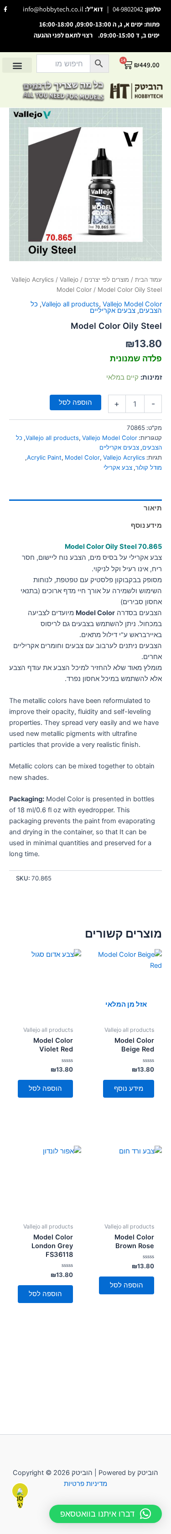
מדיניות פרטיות (85, 1484)
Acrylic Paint (44, 457)
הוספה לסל (75, 402)
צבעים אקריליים (112, 310)
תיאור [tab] (153, 508)
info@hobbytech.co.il (53, 9)
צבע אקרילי (118, 467)
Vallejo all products (70, 304)
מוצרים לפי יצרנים (106, 279)
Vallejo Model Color (132, 304)
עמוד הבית (148, 279)
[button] (17, 65)
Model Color (82, 457)
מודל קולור (148, 467)
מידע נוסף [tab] (146, 525)
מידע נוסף (128, 1088)
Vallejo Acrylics (32, 279)
